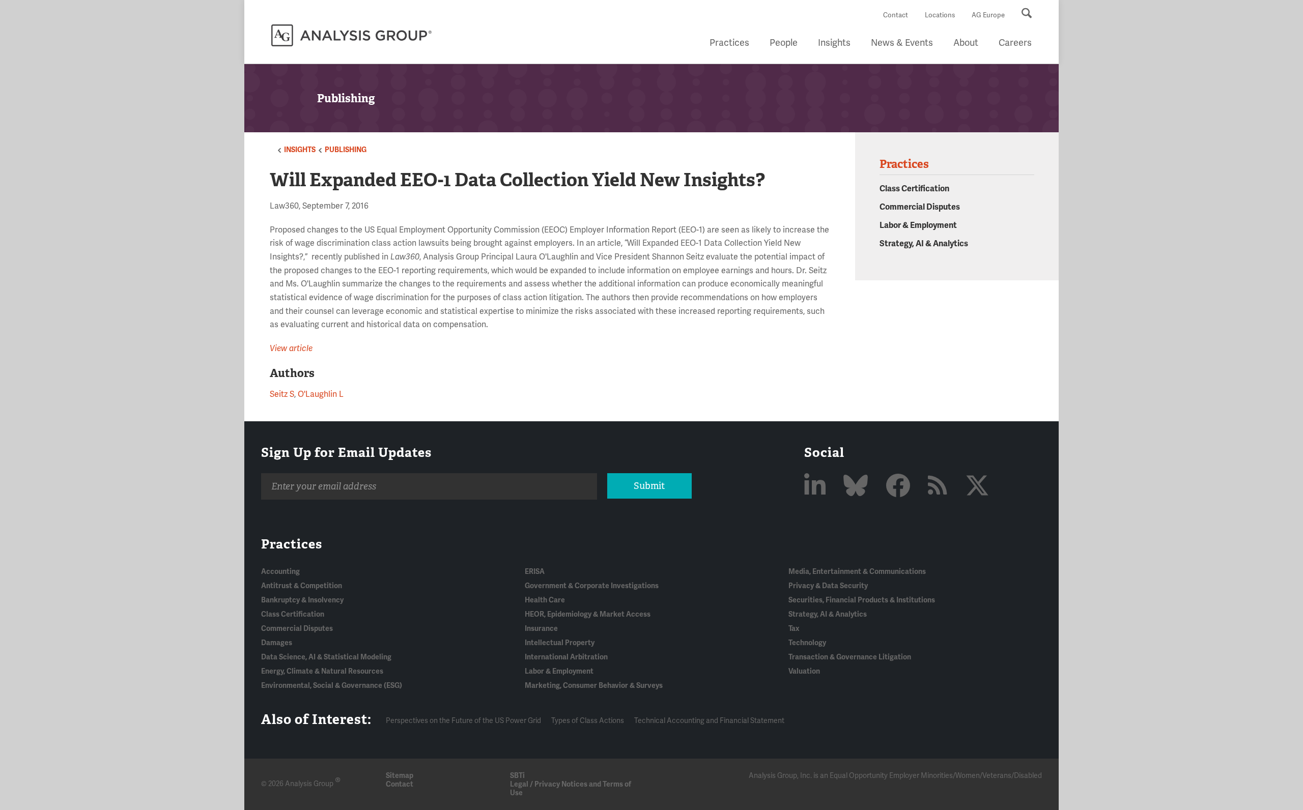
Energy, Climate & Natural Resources (322, 671)
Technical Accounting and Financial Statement (709, 720)
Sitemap (399, 775)
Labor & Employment (918, 225)
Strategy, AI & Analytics (924, 244)
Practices (729, 42)
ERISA (535, 571)
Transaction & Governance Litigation (849, 657)
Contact (895, 15)
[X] (977, 487)
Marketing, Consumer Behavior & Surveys (594, 685)
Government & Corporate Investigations (592, 586)
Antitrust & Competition (301, 586)
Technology (807, 643)
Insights (834, 42)
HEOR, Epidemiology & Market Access (587, 614)
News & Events (902, 42)
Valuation (804, 671)
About (965, 42)
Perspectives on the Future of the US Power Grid (463, 720)
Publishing (345, 150)
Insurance (541, 628)
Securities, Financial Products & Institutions (861, 600)
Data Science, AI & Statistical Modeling (326, 657)
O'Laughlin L (321, 394)
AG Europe (988, 15)
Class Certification (914, 189)
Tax (793, 628)
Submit (649, 485)
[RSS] (940, 487)
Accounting (280, 571)
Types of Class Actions (587, 720)
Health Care (545, 600)
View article (291, 348)
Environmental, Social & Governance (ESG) (331, 685)
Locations (940, 15)
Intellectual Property (559, 643)
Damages (276, 643)
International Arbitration (566, 657)
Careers (1015, 42)
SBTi (517, 775)
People (784, 42)
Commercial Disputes (920, 207)
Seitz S (282, 394)
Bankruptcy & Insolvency (302, 600)
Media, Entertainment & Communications (857, 571)
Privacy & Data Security (828, 586)
